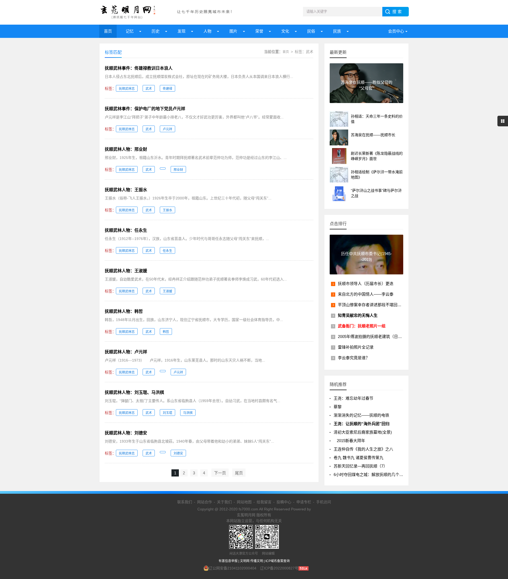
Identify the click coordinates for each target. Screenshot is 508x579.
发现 (181, 31)
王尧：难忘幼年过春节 (353, 398)
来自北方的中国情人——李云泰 (365, 294)
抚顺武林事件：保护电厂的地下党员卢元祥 (145, 108)
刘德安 (178, 453)
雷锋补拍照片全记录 (356, 347)
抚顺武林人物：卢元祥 (126, 352)
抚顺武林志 (127, 89)
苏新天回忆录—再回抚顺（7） (360, 466)
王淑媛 (167, 291)
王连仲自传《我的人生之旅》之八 (363, 449)
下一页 (220, 473)
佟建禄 (167, 89)
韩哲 (166, 332)
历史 (155, 31)
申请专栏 (303, 502)
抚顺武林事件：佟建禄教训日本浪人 (139, 68)
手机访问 (323, 502)
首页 (108, 31)
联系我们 (184, 502)
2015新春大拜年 (349, 440)
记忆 (129, 31)
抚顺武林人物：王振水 (126, 190)
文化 (285, 31)
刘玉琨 (167, 413)
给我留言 (264, 502)
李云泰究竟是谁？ (354, 357)
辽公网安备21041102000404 (232, 568)
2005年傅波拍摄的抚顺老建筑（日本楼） (374, 336)
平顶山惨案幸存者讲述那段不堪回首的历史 (375, 304)
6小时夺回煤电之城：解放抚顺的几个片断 (370, 474)
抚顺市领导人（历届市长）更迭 (365, 283)
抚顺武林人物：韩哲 (124, 311)
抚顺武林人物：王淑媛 (126, 271)
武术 (149, 89)
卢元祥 (167, 129)
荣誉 (259, 31)
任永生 (167, 251)
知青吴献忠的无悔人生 (358, 315)
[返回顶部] (497, 515)
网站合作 (204, 502)
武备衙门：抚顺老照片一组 (361, 326)
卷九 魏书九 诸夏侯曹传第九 (358, 457)
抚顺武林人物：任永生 (126, 230)
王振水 (167, 210)
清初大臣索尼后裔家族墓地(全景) (363, 432)
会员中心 (396, 31)
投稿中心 (283, 502)
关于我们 (224, 502)
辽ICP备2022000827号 (279, 568)
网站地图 (244, 502)
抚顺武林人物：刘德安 (126, 433)
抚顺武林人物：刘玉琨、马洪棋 (134, 392)
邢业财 (178, 170)
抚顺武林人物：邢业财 (126, 149)
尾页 (239, 473)
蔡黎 (338, 406)
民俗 (311, 31)
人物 (207, 31)
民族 (337, 31)
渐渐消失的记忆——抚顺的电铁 (361, 415)
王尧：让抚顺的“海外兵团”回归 (361, 423)
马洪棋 (188, 413)
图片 (233, 31)
